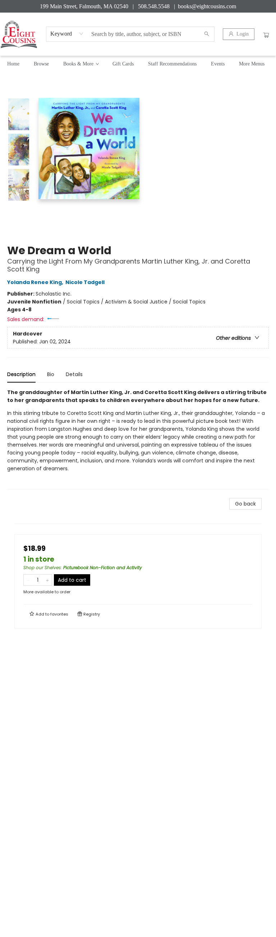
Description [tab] (21, 374)
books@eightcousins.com (207, 6)
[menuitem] (13, 64)
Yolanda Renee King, (35, 282)
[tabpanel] (138, 438)
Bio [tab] (50, 374)
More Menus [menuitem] (251, 64)
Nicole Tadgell (85, 282)
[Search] (206, 34)
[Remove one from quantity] (28, 580)
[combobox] (67, 34)
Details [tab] (74, 374)
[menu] (138, 64)
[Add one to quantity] (47, 580)
